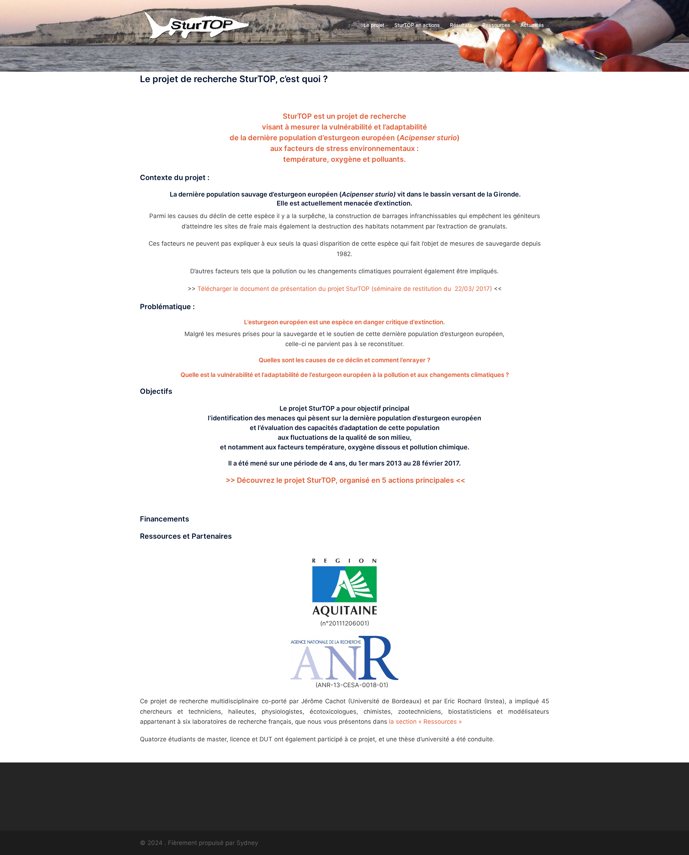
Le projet (374, 25)
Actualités (532, 25)
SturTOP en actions (417, 25)
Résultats (461, 25)
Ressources (496, 25)
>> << (345, 480)
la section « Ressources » (425, 721)
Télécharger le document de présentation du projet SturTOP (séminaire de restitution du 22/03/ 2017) (344, 288)
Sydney (247, 842)
